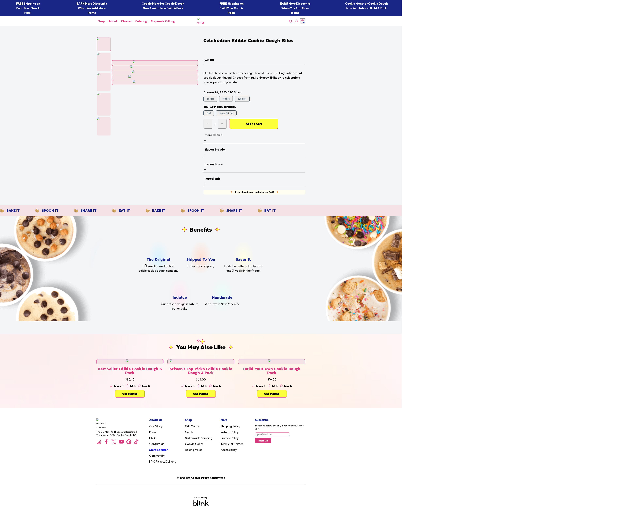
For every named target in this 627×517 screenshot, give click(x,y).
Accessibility (229, 450)
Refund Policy (230, 432)
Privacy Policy (230, 438)
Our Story (155, 426)
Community (157, 456)
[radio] (210, 99)
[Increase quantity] (222, 124)
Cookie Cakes (194, 444)
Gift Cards (192, 426)
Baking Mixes (193, 450)
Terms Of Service (232, 444)
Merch (189, 432)
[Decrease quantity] (208, 124)
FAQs (152, 438)
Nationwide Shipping (198, 438)
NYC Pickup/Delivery (162, 461)
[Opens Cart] (302, 21)
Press (152, 432)
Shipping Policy (230, 426)
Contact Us (156, 444)
